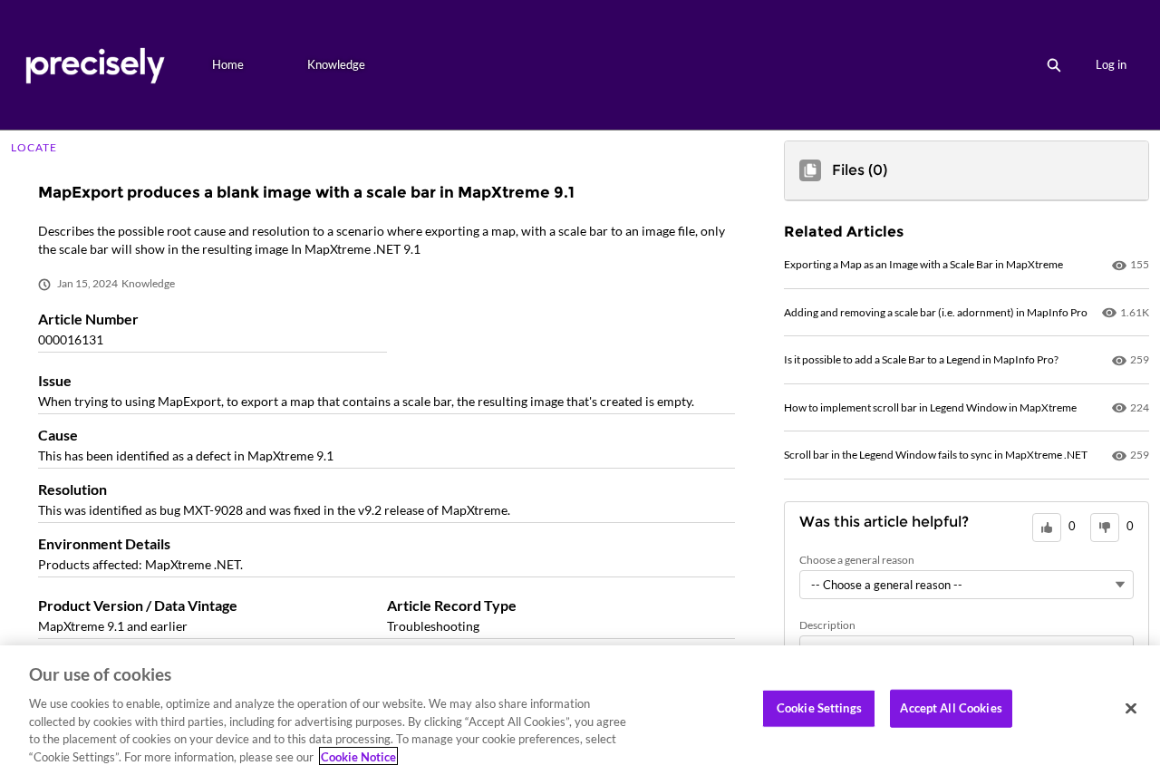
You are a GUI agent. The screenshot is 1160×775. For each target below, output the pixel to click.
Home (228, 64)
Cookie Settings (819, 708)
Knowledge (336, 64)
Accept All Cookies (950, 708)
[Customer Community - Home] (94, 65)
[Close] (1131, 709)
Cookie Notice (358, 756)
